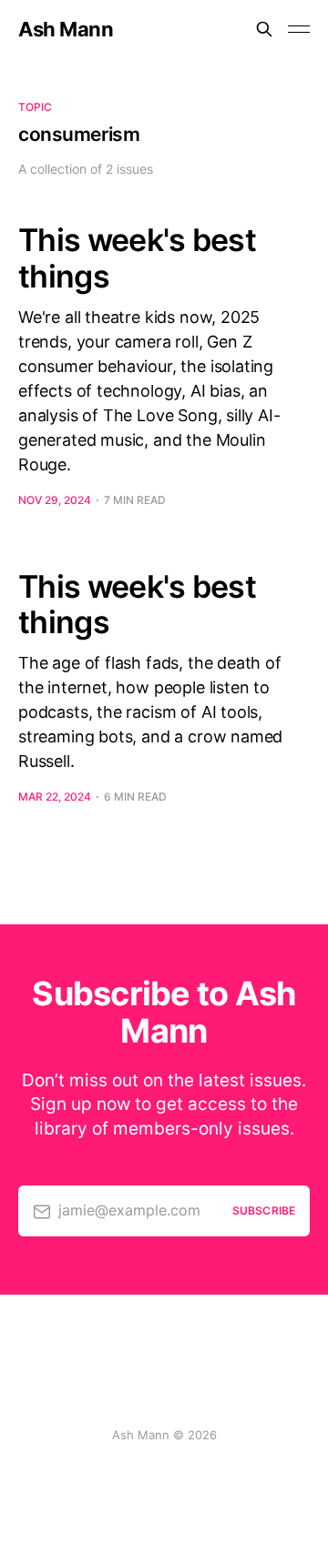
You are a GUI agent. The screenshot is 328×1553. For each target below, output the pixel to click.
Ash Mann (65, 29)
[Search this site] (264, 29)
